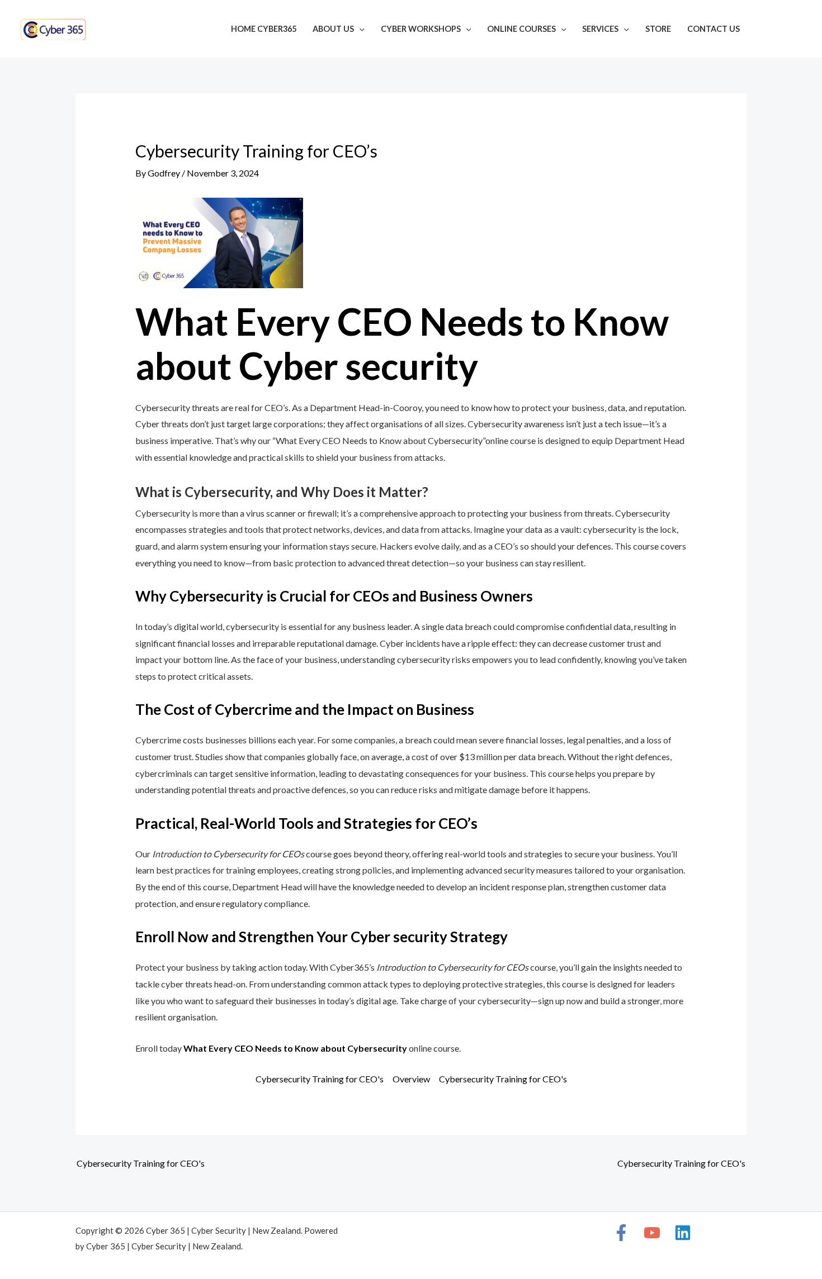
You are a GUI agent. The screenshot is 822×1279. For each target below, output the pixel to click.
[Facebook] (764, 30)
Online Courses (521, 29)
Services (600, 29)
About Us (333, 29)
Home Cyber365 (263, 29)
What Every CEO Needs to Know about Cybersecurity (295, 1048)
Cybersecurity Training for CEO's (320, 1078)
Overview (411, 1078)
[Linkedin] (797, 30)
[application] (359, 29)
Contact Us (713, 29)
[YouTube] (781, 30)
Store (658, 29)
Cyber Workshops (421, 29)
